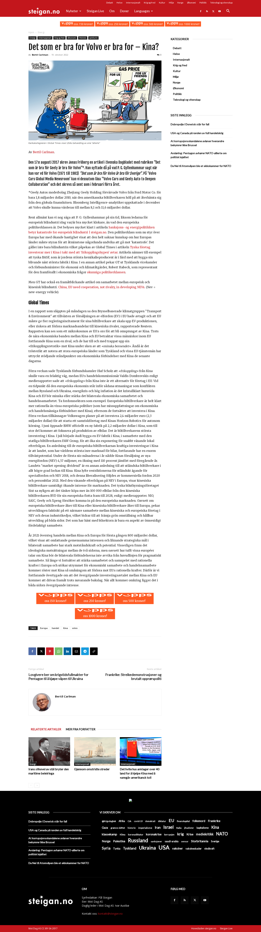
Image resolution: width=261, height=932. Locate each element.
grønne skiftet (118, 827)
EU (171, 821)
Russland (138, 840)
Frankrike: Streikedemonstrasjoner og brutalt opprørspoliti (133, 677)
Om (112, 11)
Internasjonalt (133, 2)
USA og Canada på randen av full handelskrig (197, 133)
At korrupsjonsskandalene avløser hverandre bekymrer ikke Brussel (197, 143)
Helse (119, 2)
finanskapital (183, 821)
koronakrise (153, 834)
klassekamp (109, 834)
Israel (168, 827)
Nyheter (72, 11)
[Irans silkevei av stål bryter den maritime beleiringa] (49, 751)
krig (180, 834)
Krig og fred (149, 2)
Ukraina (147, 848)
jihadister (189, 828)
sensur (184, 841)
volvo (75, 628)
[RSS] (207, 11)
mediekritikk (204, 834)
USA (164, 847)
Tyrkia (116, 848)
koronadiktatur (135, 834)
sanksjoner (156, 841)
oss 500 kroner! (153, 24)
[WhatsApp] (58, 651)
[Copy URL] (94, 651)
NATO (222, 834)
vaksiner (177, 848)
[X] (213, 11)
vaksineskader (194, 848)
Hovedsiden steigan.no (203, 928)
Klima (122, 834)
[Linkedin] (67, 651)
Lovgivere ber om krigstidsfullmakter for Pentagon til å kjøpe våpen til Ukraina (58, 677)
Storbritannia (199, 841)
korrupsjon (169, 834)
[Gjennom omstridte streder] (95, 751)
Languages (142, 11)
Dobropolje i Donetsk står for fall (190, 124)
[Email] (76, 651)
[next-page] (37, 785)
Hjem (31, 32)
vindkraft (209, 848)
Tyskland (129, 848)
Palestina (119, 841)
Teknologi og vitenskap (221, 2)
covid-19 (138, 821)
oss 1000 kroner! (188, 24)
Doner (124, 11)
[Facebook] (200, 11)
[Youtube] (219, 11)
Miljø (171, 2)
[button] (228, 11)
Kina (65, 628)
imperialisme (145, 827)
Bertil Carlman (40, 54)
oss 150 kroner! (83, 24)
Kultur (162, 2)
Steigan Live (95, 11)
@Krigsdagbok (109, 821)
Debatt (109, 2)
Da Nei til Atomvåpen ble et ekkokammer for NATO (201, 165)
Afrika (122, 821)
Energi (32, 37)
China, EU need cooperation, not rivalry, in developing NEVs (101, 287)
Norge (180, 2)
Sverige (215, 841)
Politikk (203, 2)
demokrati (150, 821)
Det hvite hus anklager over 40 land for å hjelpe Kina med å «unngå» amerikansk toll (139, 773)
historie (132, 828)
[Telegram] (85, 651)
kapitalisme (203, 827)
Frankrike (214, 821)
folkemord (198, 821)
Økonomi (191, 2)
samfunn (93, 37)
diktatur (162, 821)
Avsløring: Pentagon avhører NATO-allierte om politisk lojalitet (199, 155)
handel (55, 628)
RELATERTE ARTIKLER (46, 729)
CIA (129, 821)
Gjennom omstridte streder (92, 769)
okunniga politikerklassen (106, 272)
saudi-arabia (171, 841)
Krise (189, 834)
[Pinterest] (50, 651)
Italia (179, 827)
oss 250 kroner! (118, 24)
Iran (158, 827)
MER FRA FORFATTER (80, 729)
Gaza (105, 827)
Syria (106, 848)
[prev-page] (30, 785)
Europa (44, 628)
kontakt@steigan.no (110, 913)
